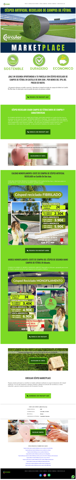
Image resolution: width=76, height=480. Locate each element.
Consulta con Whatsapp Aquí (39, 132)
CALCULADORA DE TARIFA (38, 156)
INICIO (26, 3)
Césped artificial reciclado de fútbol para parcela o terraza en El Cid (38, 457)
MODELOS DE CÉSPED (33, 3)
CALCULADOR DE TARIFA (38, 360)
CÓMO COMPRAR (43, 3)
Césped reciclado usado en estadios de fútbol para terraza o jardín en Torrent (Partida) (38, 448)
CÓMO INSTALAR (61, 3)
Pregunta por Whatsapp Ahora (38, 250)
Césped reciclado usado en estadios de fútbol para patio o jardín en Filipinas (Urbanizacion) (38, 459)
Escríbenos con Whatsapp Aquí (38, 396)
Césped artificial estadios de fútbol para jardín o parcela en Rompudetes (38, 453)
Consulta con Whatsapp (39, 337)
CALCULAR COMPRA (38, 432)
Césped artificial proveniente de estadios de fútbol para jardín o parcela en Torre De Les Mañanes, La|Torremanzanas (38, 455)
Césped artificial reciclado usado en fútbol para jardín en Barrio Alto (38, 461)
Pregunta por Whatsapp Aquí (39, 97)
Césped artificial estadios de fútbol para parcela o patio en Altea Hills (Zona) (38, 465)
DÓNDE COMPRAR (52, 3)
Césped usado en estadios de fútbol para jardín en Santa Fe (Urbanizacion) (38, 463)
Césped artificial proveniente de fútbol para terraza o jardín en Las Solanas (38, 450)
